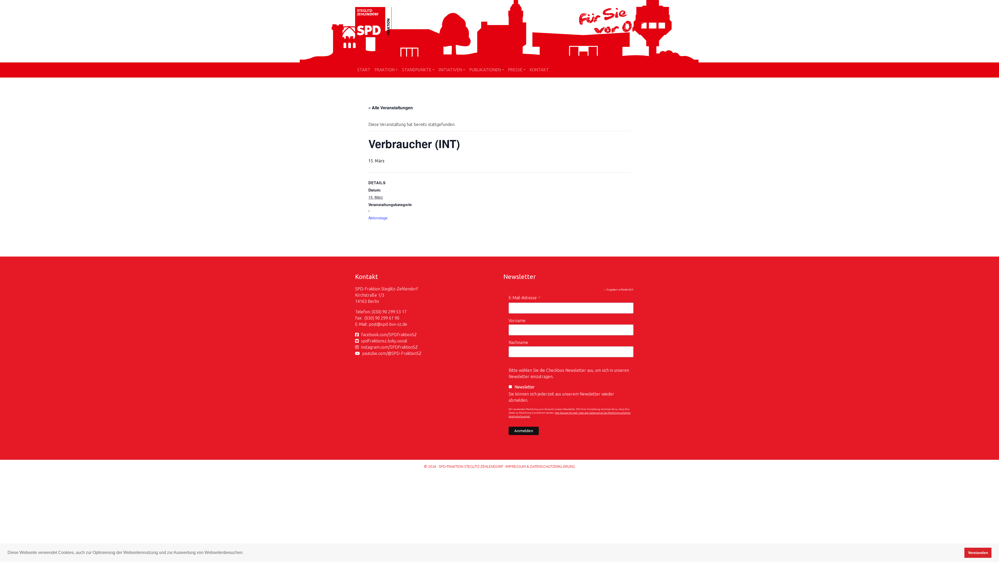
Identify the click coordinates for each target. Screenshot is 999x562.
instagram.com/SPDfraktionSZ (389, 347)
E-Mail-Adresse (525, 298)
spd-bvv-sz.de (394, 324)
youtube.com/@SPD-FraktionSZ (391, 353)
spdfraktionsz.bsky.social (384, 341)
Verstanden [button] (978, 553)
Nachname (518, 342)
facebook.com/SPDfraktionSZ (389, 334)
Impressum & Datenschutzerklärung (540, 466)
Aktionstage (378, 217)
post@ (375, 324)
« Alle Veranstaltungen (390, 108)
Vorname (517, 320)
